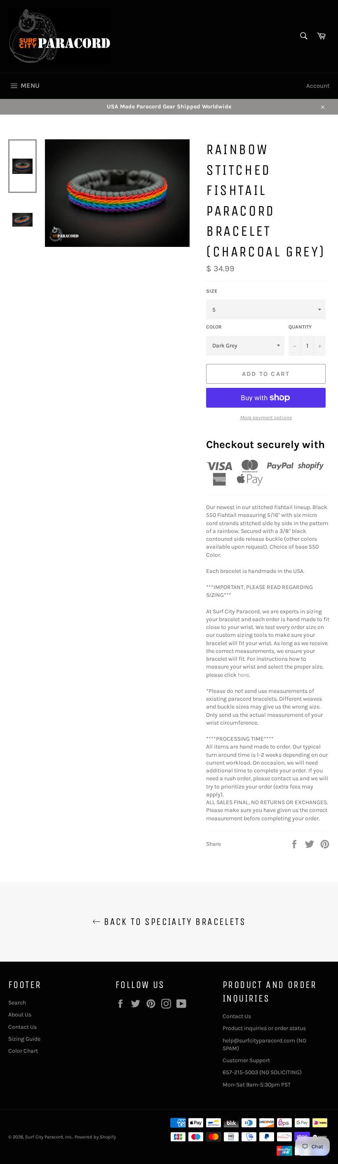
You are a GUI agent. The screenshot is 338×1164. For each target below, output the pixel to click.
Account (318, 85)
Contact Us (22, 1026)
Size (211, 291)
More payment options (266, 417)
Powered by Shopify (95, 1137)
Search (17, 1002)
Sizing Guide (24, 1038)
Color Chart (23, 1050)
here (243, 674)
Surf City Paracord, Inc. (49, 1137)
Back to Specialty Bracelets (173, 921)
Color (214, 327)
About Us (19, 1014)
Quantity (300, 327)
